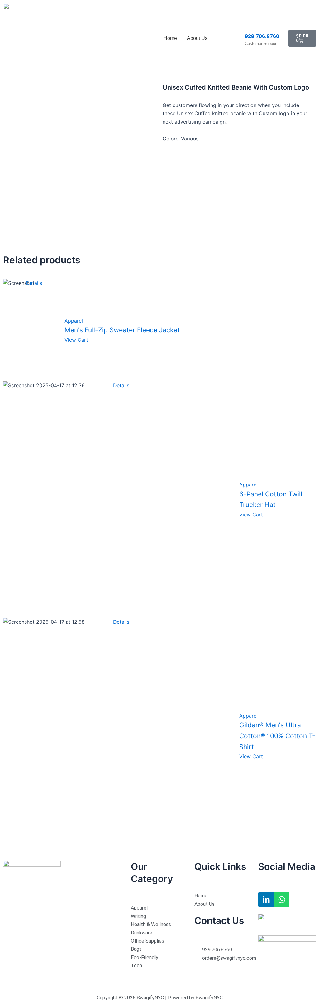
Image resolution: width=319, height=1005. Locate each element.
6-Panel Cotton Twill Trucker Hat (270, 499)
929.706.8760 (262, 36)
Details (34, 283)
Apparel (73, 321)
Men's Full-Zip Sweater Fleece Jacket (122, 330)
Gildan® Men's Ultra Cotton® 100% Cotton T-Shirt (277, 735)
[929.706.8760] (249, 27)
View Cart (76, 340)
